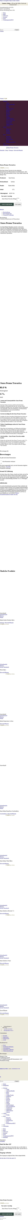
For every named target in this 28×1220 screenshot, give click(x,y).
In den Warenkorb (7, 1214)
